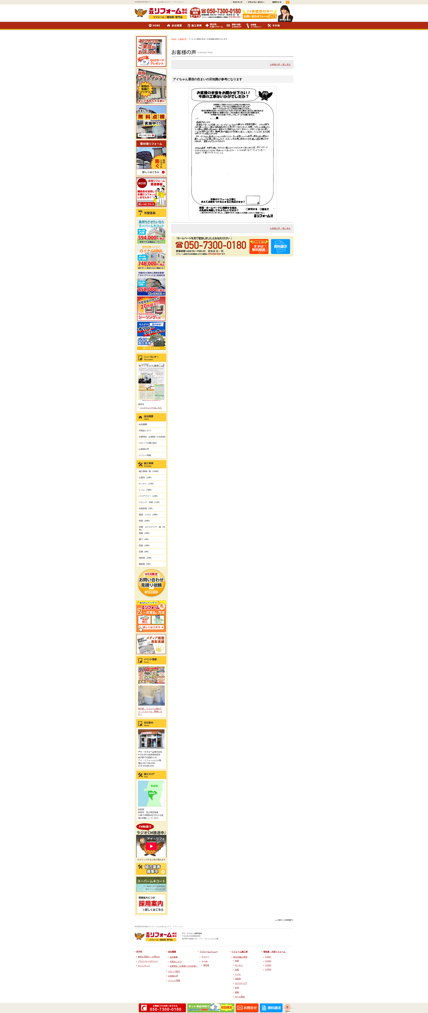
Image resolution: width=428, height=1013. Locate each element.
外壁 (237, 988)
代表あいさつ (145, 430)
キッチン (239, 965)
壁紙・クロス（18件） (149, 514)
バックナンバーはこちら (151, 408)
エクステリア (241, 983)
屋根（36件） (145, 533)
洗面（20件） (145, 545)
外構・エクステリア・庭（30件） (152, 528)
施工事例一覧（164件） (149, 471)
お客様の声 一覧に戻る (280, 64)
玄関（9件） (144, 552)
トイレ (238, 974)
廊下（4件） (144, 539)
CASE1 (268, 957)
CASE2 (268, 961)
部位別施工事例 (240, 957)
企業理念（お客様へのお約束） (153, 437)
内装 (237, 961)
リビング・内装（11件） (150, 502)
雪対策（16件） (146, 558)
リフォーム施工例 (240, 952)
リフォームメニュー (209, 952)
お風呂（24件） (146, 477)
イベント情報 (145, 455)
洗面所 (238, 979)
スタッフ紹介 (174, 971)
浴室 (237, 970)
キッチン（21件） (147, 484)
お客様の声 (182, 39)
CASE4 (268, 969)
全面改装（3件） (146, 508)
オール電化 (240, 997)
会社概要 (143, 424)
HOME (173, 39)
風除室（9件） (145, 564)
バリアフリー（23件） (149, 496)
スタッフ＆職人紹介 (148, 443)
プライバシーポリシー (148, 961)
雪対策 (206, 965)
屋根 (237, 992)
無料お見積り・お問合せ (149, 957)
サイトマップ (144, 966)
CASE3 (268, 965)
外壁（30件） (145, 521)
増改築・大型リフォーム (274, 952)
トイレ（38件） (146, 490)
